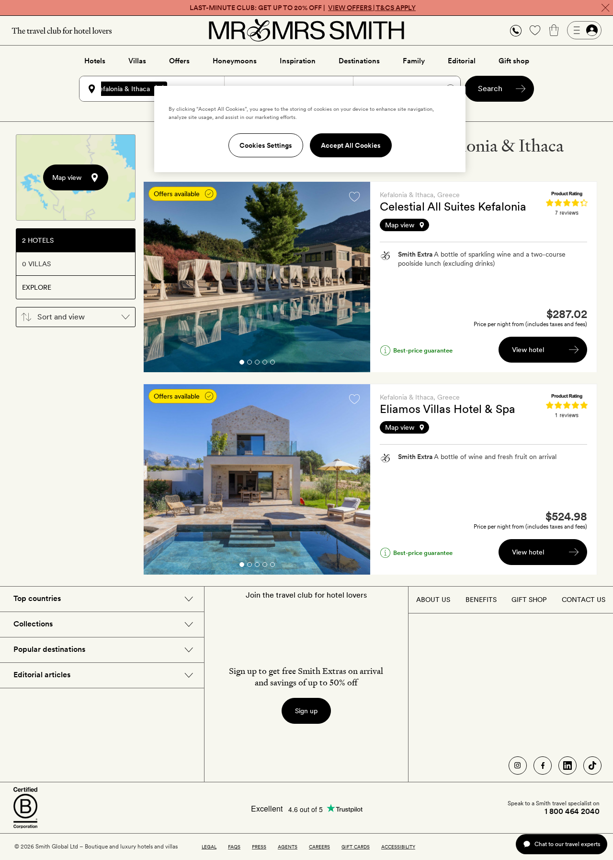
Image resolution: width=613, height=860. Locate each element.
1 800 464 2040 (572, 811)
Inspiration (298, 61)
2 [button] (249, 364)
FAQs (234, 846)
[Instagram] (518, 765)
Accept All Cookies (351, 145)
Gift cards (355, 846)
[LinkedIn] (567, 765)
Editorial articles (41, 674)
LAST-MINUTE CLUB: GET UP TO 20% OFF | (303, 8)
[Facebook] (543, 765)
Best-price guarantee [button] (423, 350)
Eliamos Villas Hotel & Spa (447, 409)
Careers (319, 846)
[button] (516, 30)
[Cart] (554, 30)
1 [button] (241, 364)
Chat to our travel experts (567, 844)
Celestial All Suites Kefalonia (453, 206)
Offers (179, 61)
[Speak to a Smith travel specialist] (516, 30)
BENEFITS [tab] (481, 599)
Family (414, 61)
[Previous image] (158, 277)
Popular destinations (49, 649)
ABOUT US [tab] (433, 599)
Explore (36, 287)
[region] (309, 129)
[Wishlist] (535, 30)
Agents (287, 846)
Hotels (94, 61)
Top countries (37, 598)
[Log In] (584, 30)
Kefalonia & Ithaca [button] (122, 89)
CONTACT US (583, 599)
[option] (257, 277)
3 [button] (257, 364)
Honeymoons (235, 61)
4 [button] (265, 364)
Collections (33, 623)
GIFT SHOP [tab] (528, 599)
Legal (209, 846)
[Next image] (355, 277)
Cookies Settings (265, 145)
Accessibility (398, 846)
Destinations (359, 61)
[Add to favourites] (354, 197)
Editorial (462, 61)
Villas (137, 61)
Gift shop (514, 61)
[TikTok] (592, 765)
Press (259, 846)
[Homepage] (306, 30)
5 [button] (272, 364)
